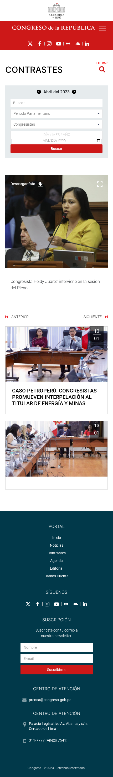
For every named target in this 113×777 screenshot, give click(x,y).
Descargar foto (23, 184)
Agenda (56, 561)
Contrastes (57, 553)
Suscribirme (56, 670)
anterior (20, 317)
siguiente (93, 317)
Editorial (56, 568)
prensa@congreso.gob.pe (50, 700)
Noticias (56, 545)
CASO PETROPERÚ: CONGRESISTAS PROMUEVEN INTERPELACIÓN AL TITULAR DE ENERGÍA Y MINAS (54, 396)
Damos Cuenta (56, 576)
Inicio (56, 538)
